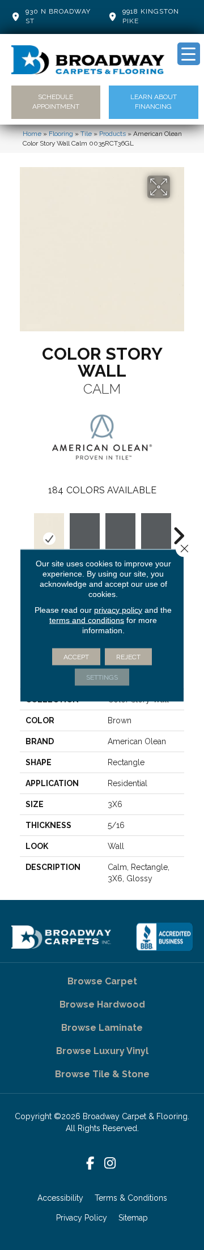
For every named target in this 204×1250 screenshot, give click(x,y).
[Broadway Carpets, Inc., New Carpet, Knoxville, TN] (164, 937)
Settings (102, 677)
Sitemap (133, 1217)
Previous (25, 530)
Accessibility (60, 1197)
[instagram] (110, 1164)
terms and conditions (86, 619)
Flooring (61, 134)
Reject (128, 656)
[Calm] (49, 538)
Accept (76, 656)
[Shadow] (85, 538)
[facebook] (90, 1164)
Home (32, 134)
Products (112, 134)
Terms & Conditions (131, 1197)
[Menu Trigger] (188, 53)
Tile (86, 134)
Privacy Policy (81, 1217)
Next (178, 530)
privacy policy (118, 609)
